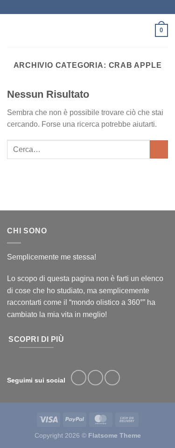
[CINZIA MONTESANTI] (86, 31)
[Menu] (12, 30)
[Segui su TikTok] (112, 377)
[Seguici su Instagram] (95, 377)
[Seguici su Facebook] (78, 377)
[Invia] (159, 149)
